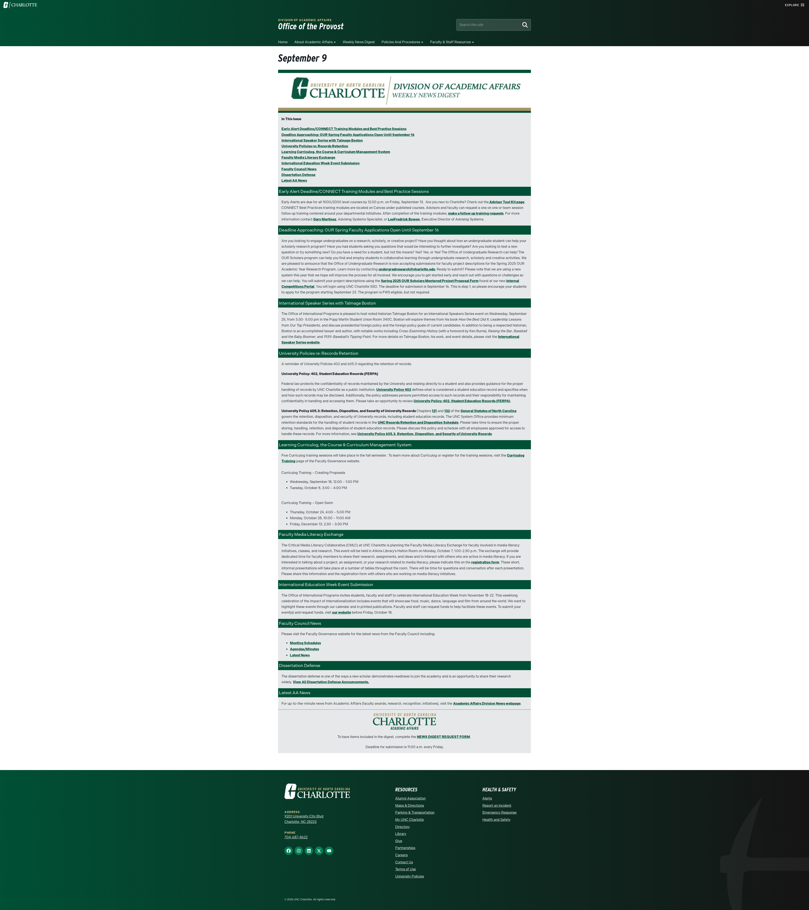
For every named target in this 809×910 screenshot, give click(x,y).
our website (341, 612)
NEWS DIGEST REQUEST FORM (443, 737)
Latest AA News (294, 181)
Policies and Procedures (401, 42)
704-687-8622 (296, 837)
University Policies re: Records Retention (314, 146)
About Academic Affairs (313, 42)
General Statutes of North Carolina (488, 411)
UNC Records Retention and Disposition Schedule (418, 423)
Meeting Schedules (305, 643)
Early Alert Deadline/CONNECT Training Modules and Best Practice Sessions (343, 129)
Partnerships (405, 848)
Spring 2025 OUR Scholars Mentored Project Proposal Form (429, 281)
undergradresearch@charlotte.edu (407, 269)
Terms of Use (405, 869)
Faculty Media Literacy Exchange (308, 158)
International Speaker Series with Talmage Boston (322, 140)
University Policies (409, 876)
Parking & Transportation (414, 813)
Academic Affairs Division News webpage (487, 704)
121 (434, 411)
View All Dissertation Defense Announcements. (331, 682)
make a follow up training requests (476, 213)
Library (400, 834)
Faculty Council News (298, 169)
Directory (402, 827)
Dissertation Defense (298, 175)
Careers (401, 855)
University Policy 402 (393, 390)
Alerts (487, 798)
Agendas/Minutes (304, 649)
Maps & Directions (409, 806)
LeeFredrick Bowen (404, 219)
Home (283, 42)
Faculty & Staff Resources (450, 42)
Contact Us (404, 862)
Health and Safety (496, 820)
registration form (485, 562)
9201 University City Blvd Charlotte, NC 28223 (303, 819)
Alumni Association (410, 798)
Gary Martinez (324, 219)
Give (398, 841)
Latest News (300, 655)
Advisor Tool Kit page (506, 202)
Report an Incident (496, 806)
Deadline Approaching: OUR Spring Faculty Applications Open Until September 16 (347, 135)
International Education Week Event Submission (320, 163)
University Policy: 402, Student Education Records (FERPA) (462, 401)
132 (447, 411)
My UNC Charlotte (409, 820)
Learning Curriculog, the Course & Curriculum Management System (335, 152)
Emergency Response (499, 813)
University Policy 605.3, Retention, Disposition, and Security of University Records (424, 434)
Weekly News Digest (359, 42)
